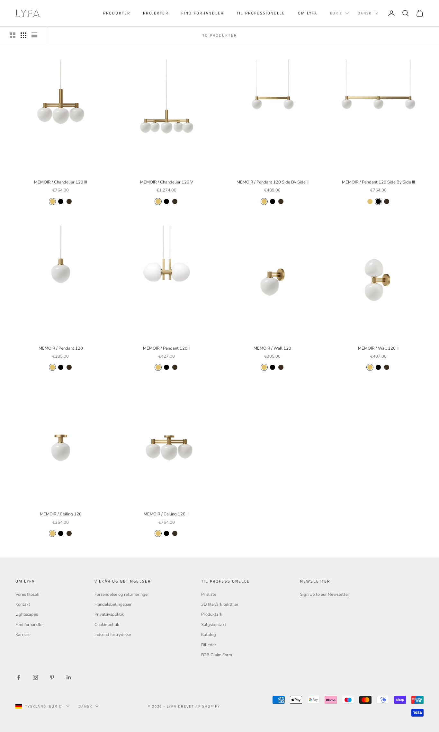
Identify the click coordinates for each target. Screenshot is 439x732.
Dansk (365, 13)
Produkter (116, 13)
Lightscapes (26, 614)
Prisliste (208, 594)
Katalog (208, 635)
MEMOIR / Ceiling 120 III (166, 514)
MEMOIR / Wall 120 (272, 348)
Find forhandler (202, 13)
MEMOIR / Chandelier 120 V (166, 182)
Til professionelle (261, 13)
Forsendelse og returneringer (121, 594)
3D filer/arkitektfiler (219, 604)
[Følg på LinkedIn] (69, 677)
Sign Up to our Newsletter (324, 594)
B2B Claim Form (216, 655)
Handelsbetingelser (113, 604)
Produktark (211, 614)
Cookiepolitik (106, 625)
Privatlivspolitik (109, 614)
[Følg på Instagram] (35, 677)
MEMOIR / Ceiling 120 (61, 514)
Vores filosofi (27, 594)
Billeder (208, 645)
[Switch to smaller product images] (23, 35)
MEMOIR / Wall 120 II (378, 348)
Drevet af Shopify (199, 706)
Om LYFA (307, 13)
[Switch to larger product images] (12, 35)
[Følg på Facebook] (18, 677)
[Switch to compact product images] (34, 35)
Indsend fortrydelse (112, 635)
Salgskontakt (213, 625)
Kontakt (22, 604)
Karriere (23, 635)
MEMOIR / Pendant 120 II (166, 348)
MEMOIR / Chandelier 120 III (60, 182)
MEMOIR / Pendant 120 (61, 348)
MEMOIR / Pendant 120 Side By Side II (273, 182)
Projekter (155, 13)
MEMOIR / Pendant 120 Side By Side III (378, 182)
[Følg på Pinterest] (52, 677)
